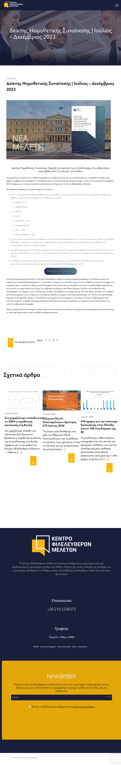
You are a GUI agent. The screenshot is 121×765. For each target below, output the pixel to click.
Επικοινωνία (82, 646)
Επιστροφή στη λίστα (25, 341)
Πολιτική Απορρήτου (48, 646)
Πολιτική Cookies (64, 646)
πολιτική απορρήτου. (83, 706)
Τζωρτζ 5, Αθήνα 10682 (61, 637)
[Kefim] (13, 4)
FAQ (74, 646)
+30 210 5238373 (61, 609)
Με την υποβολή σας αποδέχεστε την (63, 706)
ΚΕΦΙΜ (36, 646)
